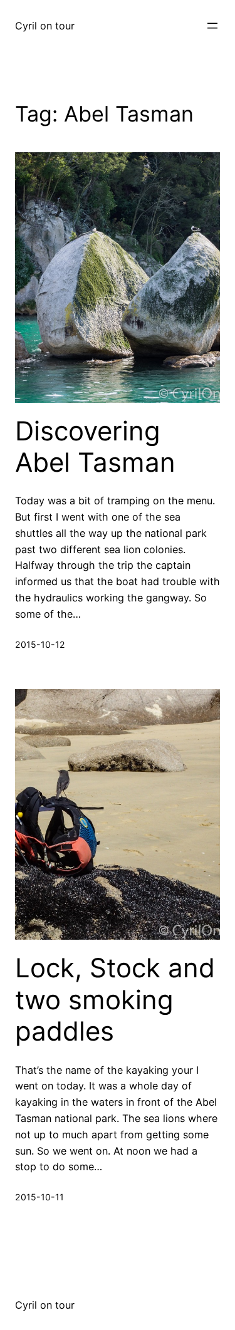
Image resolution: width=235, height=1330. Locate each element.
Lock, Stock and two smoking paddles (115, 999)
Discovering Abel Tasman (95, 446)
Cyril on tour (45, 25)
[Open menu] (212, 25)
